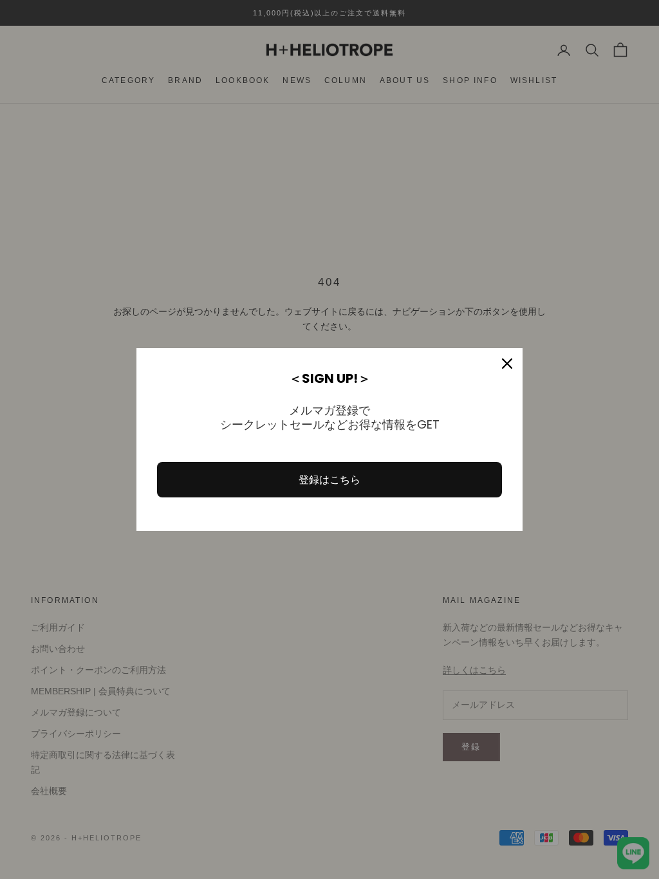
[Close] (507, 363)
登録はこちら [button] (329, 479)
